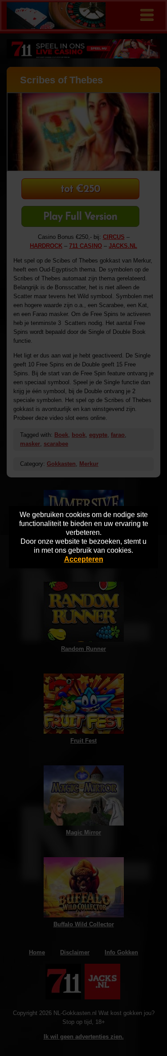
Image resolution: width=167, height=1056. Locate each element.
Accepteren (83, 559)
